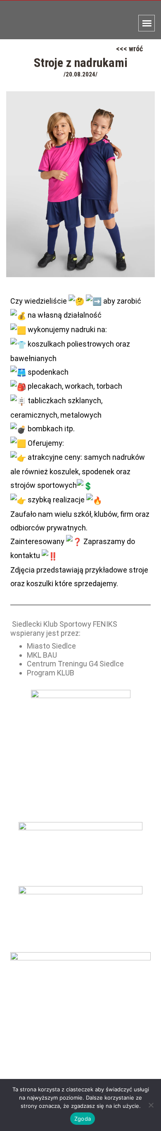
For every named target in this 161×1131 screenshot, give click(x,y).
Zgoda (82, 1118)
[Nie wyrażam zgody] (151, 1105)
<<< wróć (129, 48)
